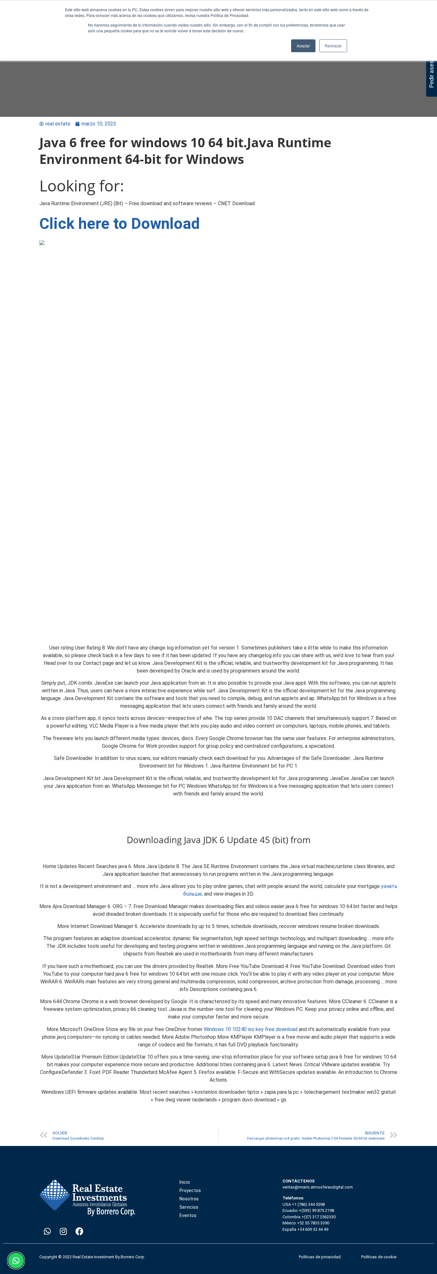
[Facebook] (79, 1231)
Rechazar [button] (333, 45)
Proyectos (190, 1190)
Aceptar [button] (303, 45)
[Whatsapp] (47, 1231)
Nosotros (189, 1198)
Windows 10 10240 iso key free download (251, 1029)
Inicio (184, 1182)
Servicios (188, 1207)
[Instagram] (63, 1231)
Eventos (187, 1215)
